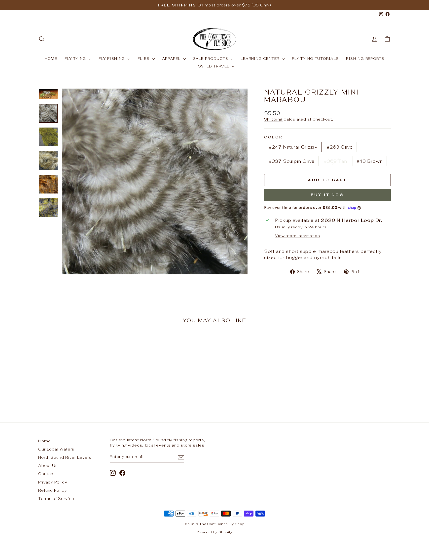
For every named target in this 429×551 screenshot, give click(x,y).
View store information (297, 235)
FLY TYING (76, 58)
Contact (46, 473)
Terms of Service (56, 498)
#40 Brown (370, 161)
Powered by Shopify (214, 532)
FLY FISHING (112, 58)
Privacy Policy (52, 482)
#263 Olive (340, 147)
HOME (51, 58)
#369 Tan (335, 161)
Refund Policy (52, 490)
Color (273, 137)
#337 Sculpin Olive (292, 161)
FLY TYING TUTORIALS (315, 58)
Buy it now (327, 195)
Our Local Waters (56, 449)
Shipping (273, 119)
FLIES (144, 58)
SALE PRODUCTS (211, 58)
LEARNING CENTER (261, 58)
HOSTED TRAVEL (213, 66)
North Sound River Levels (64, 457)
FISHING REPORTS (365, 58)
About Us (48, 465)
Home (44, 441)
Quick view (80, 374)
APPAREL (172, 58)
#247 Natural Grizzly (293, 147)
